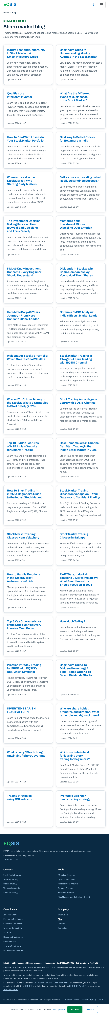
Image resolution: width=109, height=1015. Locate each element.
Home (6, 12)
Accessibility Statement (14, 950)
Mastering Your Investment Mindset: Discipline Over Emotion (76, 224)
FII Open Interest (66, 892)
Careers (61, 923)
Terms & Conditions (12, 946)
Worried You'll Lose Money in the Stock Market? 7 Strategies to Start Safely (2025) (27, 403)
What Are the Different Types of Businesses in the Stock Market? (75, 97)
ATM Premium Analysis (68, 883)
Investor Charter (10, 914)
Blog (60, 919)
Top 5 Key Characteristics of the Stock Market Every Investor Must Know (24, 625)
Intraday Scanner (65, 888)
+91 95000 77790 (11, 859)
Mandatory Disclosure (13, 919)
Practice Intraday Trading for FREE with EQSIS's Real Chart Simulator (24, 668)
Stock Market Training (12, 875)
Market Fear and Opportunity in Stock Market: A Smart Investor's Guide (26, 53)
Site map (102, 999)
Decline (90, 1009)
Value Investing (10, 892)
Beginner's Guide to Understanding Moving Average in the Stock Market (78, 53)
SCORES (7, 932)
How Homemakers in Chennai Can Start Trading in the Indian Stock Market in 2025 (79, 446)
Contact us (62, 928)
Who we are (63, 914)
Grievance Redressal (12, 923)
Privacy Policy (9, 941)
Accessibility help (88, 999)
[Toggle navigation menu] (102, 4)
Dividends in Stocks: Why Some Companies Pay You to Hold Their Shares (77, 272)
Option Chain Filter (66, 879)
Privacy (68, 999)
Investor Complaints (12, 928)
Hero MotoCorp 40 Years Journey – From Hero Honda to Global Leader (23, 316)
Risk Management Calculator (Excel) (74, 897)
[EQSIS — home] (9, 5)
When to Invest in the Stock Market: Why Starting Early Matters (22, 181)
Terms (76, 999)
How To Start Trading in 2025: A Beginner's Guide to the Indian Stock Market (24, 494)
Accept (75, 1009)
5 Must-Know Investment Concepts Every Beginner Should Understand (24, 272)
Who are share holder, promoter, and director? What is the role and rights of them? (79, 712)
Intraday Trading (10, 879)
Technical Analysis (11, 888)
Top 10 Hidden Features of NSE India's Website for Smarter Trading (23, 446)
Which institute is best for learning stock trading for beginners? (75, 756)
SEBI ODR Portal (76, 986)
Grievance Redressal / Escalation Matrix (51, 982)
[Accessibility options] (94, 4)
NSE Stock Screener (67, 875)
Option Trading (9, 883)
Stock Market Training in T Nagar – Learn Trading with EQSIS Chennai (76, 359)
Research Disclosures (13, 937)
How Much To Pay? (72, 621)
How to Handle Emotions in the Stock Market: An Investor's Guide (23, 578)
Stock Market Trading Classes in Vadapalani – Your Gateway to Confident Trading (80, 494)
